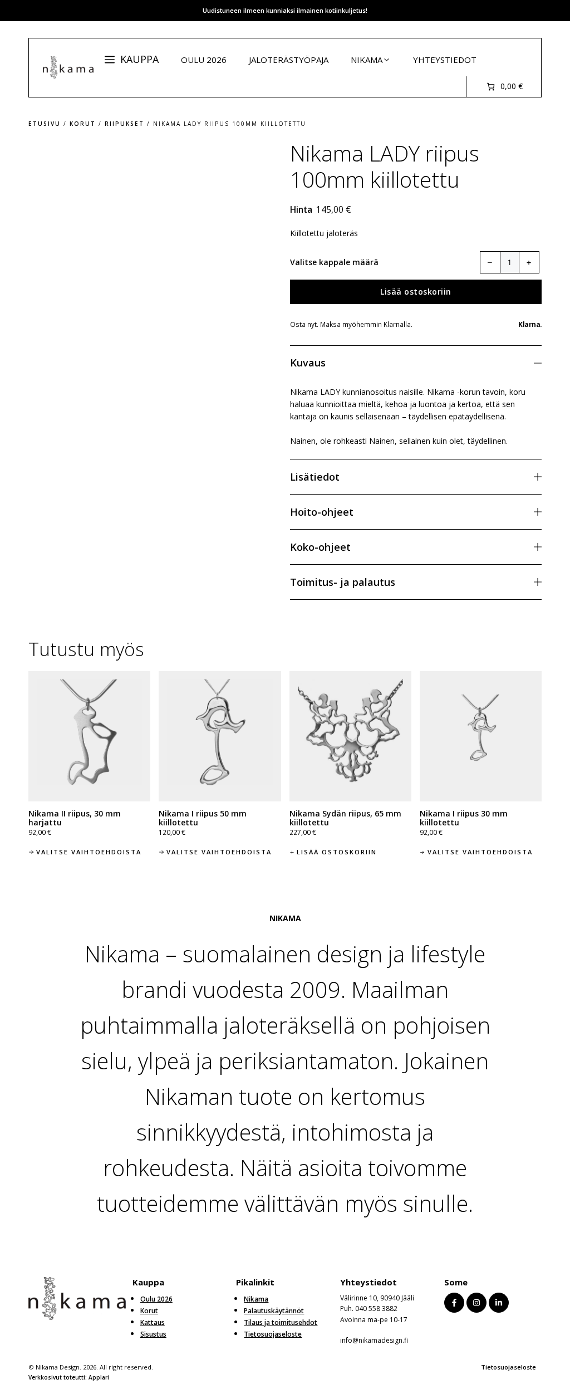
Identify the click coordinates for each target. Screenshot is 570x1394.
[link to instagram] (476, 1303)
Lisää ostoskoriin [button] (337, 852)
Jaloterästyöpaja (288, 59)
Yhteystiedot (444, 59)
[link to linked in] (499, 1303)
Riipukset (124, 124)
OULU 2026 (204, 59)
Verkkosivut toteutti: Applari (68, 1377)
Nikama (366, 59)
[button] (132, 59)
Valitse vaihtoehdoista (88, 852)
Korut (83, 124)
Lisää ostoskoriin (415, 291)
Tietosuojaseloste (508, 1367)
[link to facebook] (454, 1303)
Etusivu (44, 124)
